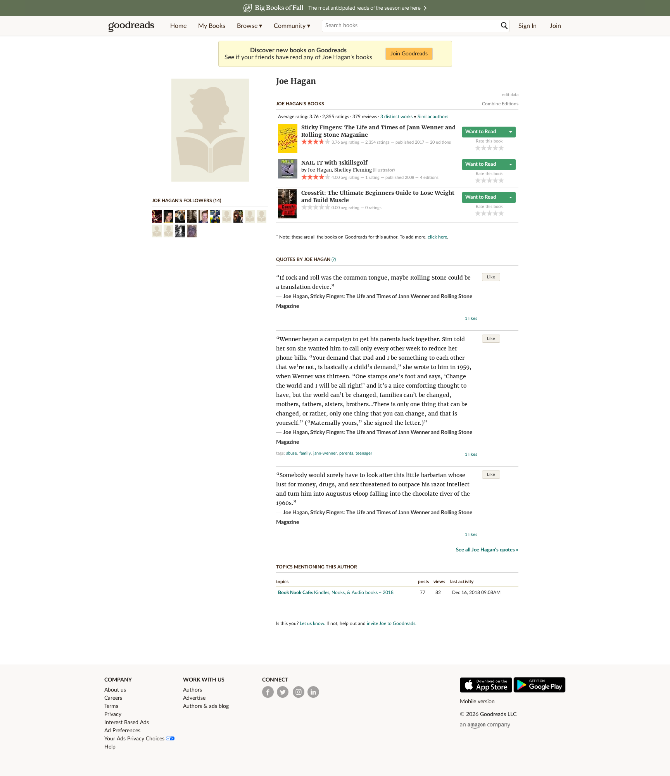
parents (346, 453)
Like (491, 277)
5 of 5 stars (501, 148)
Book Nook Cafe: (295, 592)
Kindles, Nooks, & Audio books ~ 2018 (354, 592)
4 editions (429, 177)
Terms (111, 706)
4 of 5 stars (495, 148)
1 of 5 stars (478, 148)
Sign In (527, 26)
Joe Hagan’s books (300, 103)
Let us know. (312, 623)
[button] (249, 26)
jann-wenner (325, 453)
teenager (364, 453)
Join (555, 26)
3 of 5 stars (489, 148)
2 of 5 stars (484, 148)
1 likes (471, 318)
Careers (113, 698)
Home (178, 26)
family (305, 453)
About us (115, 690)
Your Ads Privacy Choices (135, 739)
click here (437, 237)
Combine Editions (500, 103)
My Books (211, 26)
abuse (291, 453)
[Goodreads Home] (131, 26)
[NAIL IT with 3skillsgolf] (287, 177)
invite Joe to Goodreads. (391, 623)
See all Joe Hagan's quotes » (487, 550)
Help (110, 747)
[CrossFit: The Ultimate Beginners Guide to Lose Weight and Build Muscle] (287, 217)
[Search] (504, 25)
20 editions (440, 142)
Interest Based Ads (126, 722)
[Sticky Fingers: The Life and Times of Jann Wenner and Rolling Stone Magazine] (287, 151)
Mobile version (477, 701)
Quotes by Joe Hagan (303, 259)
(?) (334, 259)
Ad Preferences (122, 730)
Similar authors (433, 116)
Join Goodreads (409, 54)
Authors (192, 690)
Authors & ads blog (206, 706)
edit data (510, 95)
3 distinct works (396, 116)
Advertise (194, 698)
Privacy (112, 714)
